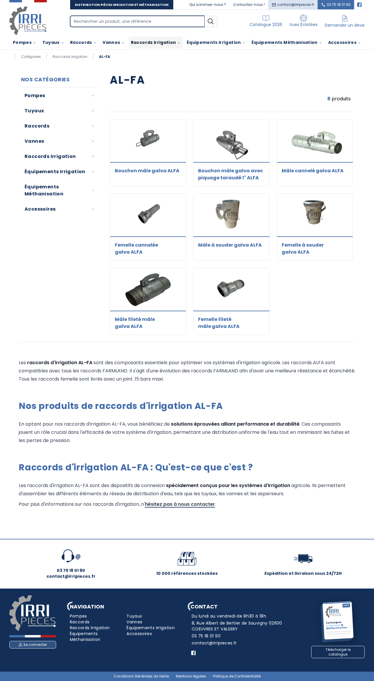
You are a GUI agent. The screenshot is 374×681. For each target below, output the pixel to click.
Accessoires (342, 42)
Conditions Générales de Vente (141, 676)
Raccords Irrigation (153, 42)
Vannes (111, 42)
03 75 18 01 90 (339, 4)
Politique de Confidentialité (237, 676)
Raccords (81, 42)
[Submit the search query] (210, 21)
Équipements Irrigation (214, 42)
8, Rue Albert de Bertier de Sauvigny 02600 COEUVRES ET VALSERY (237, 626)
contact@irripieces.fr (295, 4)
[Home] (28, 20)
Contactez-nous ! (249, 4)
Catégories (31, 56)
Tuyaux (51, 42)
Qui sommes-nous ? (207, 4)
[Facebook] (359, 5)
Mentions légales (191, 676)
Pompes (22, 42)
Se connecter (35, 644)
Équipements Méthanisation (285, 42)
